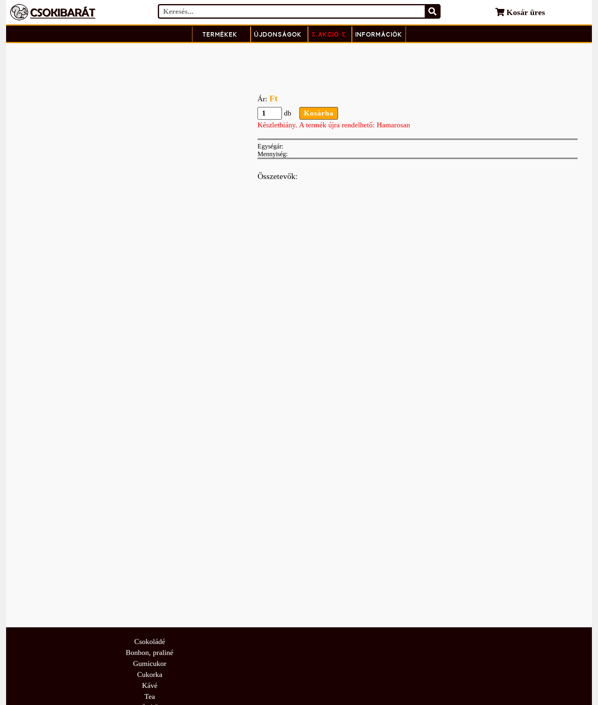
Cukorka (149, 674)
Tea (149, 696)
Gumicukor (149, 663)
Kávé (149, 685)
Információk (379, 34)
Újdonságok (278, 34)
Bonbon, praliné (149, 652)
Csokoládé (149, 641)
